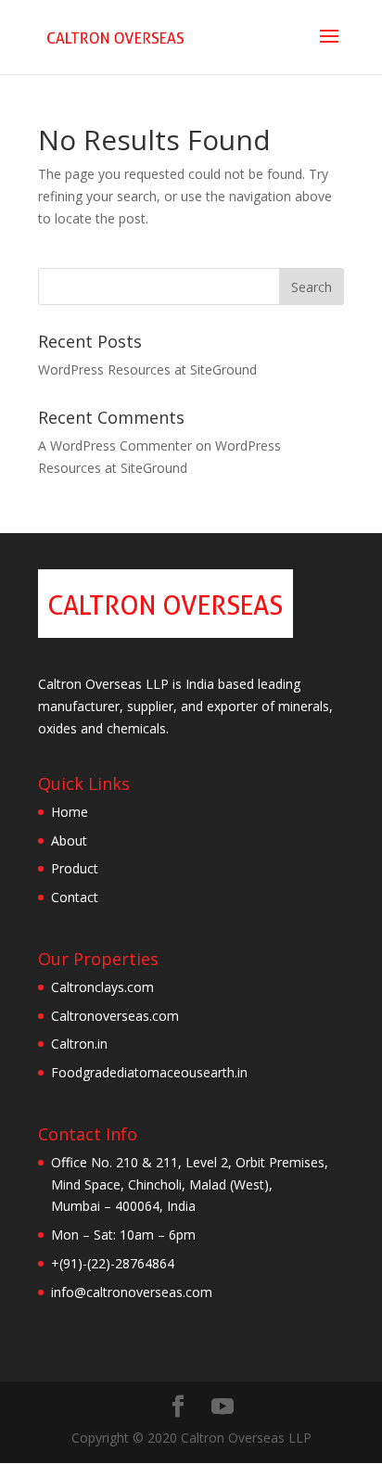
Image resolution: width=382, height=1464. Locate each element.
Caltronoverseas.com (115, 1016)
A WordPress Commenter (115, 445)
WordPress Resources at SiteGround (147, 369)
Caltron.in (79, 1043)
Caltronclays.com (102, 987)
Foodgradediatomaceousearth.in (149, 1072)
